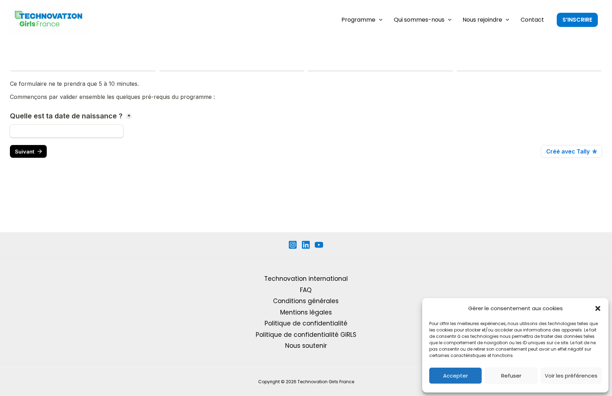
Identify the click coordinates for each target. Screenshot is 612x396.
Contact (532, 20)
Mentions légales (306, 312)
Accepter (455, 375)
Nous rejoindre (482, 20)
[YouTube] (318, 244)
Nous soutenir (306, 345)
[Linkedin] (305, 244)
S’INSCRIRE (577, 20)
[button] (597, 308)
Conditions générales (306, 301)
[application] (378, 20)
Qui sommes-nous (419, 20)
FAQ (306, 290)
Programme (358, 20)
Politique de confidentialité (306, 323)
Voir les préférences (571, 375)
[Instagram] (292, 244)
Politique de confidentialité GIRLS (306, 334)
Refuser (511, 375)
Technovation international (306, 278)
